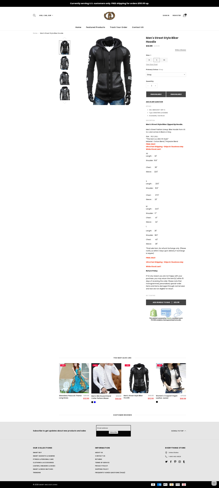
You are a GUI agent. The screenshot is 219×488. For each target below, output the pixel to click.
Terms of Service (102, 463)
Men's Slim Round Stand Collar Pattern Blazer (101, 397)
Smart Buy (37, 452)
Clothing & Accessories (43, 463)
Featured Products (95, 27)
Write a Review (180, 50)
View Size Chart (152, 64)
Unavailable (156, 94)
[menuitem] (78, 27)
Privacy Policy (101, 466)
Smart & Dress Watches (43, 469)
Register (177, 15)
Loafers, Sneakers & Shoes (44, 466)
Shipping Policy (101, 469)
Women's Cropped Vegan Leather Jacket (166, 397)
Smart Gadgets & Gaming (44, 456)
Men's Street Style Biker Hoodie (133, 397)
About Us (99, 452)
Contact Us (100, 456)
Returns (98, 459)
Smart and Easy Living (48, 485)
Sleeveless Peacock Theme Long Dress (70, 397)
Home (78, 27)
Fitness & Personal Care (43, 459)
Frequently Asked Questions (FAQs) (110, 473)
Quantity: (150, 81)
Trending (37, 473)
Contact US (138, 27)
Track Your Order (118, 27)
